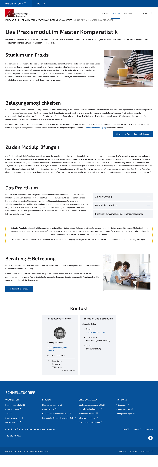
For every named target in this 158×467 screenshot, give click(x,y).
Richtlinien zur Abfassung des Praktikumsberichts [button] (119, 214)
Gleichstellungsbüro (87, 418)
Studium (116, 13)
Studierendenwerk (12, 418)
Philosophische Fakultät (15, 405)
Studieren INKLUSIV (87, 414)
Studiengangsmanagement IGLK (92, 405)
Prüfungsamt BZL (123, 409)
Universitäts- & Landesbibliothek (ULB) (58, 418)
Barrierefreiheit (145, 451)
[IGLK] (18, 13)
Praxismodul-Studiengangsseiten (56, 20)
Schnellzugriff (20, 392)
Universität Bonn (14, 3)
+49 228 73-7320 (13, 435)
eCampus (136, 429)
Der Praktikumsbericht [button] (106, 205)
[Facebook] (150, 438)
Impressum (122, 451)
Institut (105, 13)
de (38, 3)
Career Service (48, 409)
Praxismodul (29, 20)
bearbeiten (149, 429)
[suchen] (151, 14)
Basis (125, 429)
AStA (7, 414)
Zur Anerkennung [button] (103, 196)
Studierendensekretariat (52, 405)
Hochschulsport (11, 422)
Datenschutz (133, 451)
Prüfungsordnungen (124, 414)
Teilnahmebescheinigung (96, 128)
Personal (128, 13)
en (44, 3)
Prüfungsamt (121, 405)
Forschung (142, 13)
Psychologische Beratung (89, 422)
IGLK (7, 20)
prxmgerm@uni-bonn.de (95, 332)
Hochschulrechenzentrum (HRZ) (55, 414)
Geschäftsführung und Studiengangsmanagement (30, 429)
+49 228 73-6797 (58, 356)
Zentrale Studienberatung (89, 409)
